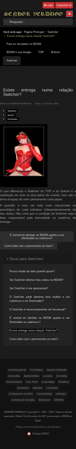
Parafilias (63, 381)
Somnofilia (14, 376)
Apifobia (37, 388)
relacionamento (17, 369)
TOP (41, 52)
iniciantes (13, 119)
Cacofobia (52, 388)
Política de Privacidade (27, 427)
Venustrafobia (14, 381)
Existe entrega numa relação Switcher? (33, 330)
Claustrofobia (44, 393)
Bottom (55, 52)
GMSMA (59, 399)
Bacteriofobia (31, 376)
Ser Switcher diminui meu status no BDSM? (36, 279)
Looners (47, 376)
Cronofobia (36, 369)
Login (49, 5)
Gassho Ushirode (57, 369)
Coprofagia (48, 381)
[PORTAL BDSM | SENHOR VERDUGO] (33, 13)
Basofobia (23, 388)
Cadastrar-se (64, 5)
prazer (11, 115)
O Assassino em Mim (21, 393)
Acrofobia (61, 376)
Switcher (53, 32)
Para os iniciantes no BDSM (24, 44)
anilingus (61, 393)
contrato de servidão (23, 399)
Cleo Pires (32, 381)
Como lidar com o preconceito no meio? (34, 339)
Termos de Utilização (49, 427)
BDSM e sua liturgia (19, 52)
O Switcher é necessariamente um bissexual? (38, 309)
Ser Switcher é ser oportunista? (29, 288)
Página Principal (34, 32)
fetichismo (44, 399)
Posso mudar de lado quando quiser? (32, 271)
